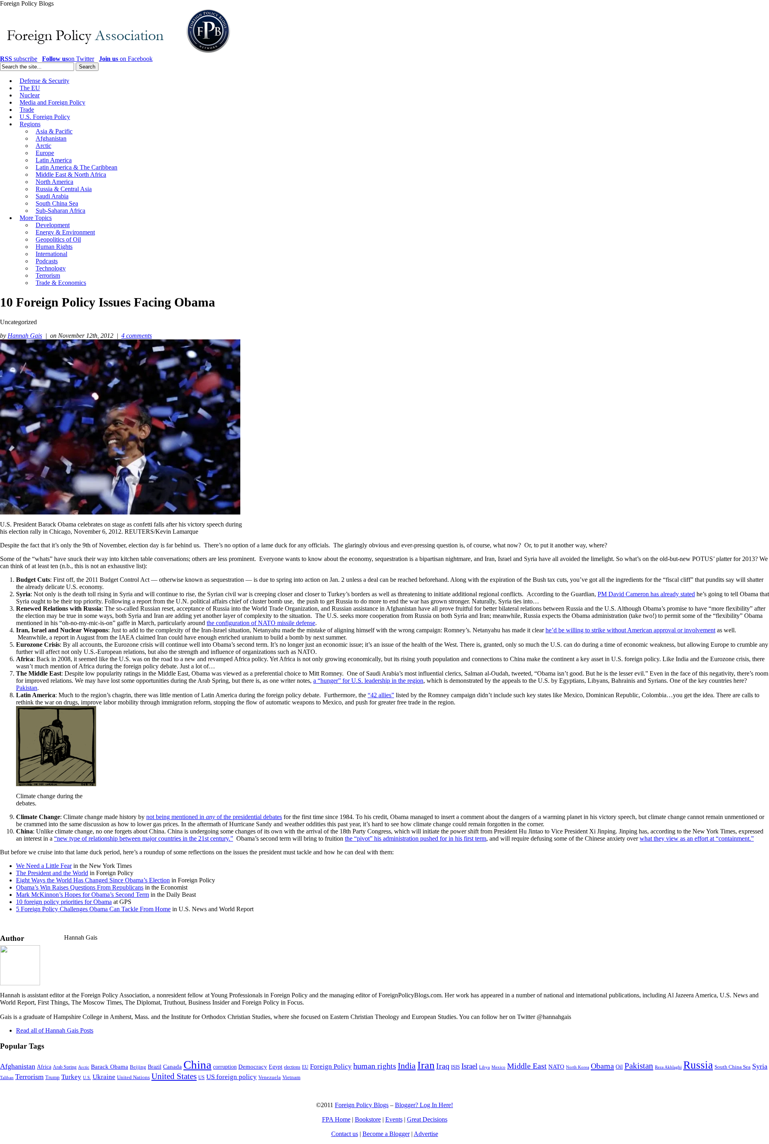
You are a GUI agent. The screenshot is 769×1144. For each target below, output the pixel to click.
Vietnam (291, 1077)
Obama (602, 1065)
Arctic (83, 1067)
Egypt (275, 1066)
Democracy (252, 1066)
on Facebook (126, 58)
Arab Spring (64, 1067)
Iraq (442, 1065)
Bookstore (368, 1119)
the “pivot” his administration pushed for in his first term (415, 838)
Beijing (138, 1067)
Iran (426, 1065)
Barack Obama (109, 1066)
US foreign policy (231, 1077)
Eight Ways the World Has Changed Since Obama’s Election (93, 880)
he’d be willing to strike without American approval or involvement (630, 630)
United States (174, 1076)
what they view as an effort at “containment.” (697, 838)
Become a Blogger (386, 1133)
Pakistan (26, 687)
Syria (759, 1066)
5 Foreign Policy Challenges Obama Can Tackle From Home (93, 909)
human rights (374, 1066)
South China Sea (733, 1067)
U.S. (87, 1077)
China (197, 1064)
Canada (172, 1066)
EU (305, 1067)
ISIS (455, 1067)
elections (292, 1067)
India (407, 1066)
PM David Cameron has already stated (646, 594)
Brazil (154, 1067)
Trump (52, 1077)
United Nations (133, 1077)
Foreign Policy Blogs (362, 1105)
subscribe (18, 58)
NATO (556, 1066)
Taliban (7, 1077)
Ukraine (104, 1077)
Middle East (527, 1066)
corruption (225, 1067)
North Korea (577, 1067)
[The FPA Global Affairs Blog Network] (116, 53)
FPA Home (336, 1119)
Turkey (71, 1077)
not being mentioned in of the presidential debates (214, 816)
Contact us (344, 1133)
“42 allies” (381, 695)
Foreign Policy (331, 1066)
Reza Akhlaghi (668, 1067)
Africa (44, 1067)
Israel (469, 1066)
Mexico (498, 1067)
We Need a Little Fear (44, 865)
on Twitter (68, 58)
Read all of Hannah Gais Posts (54, 1030)
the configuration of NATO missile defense (261, 622)
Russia (698, 1065)
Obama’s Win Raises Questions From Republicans (79, 887)
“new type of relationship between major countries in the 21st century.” (143, 838)
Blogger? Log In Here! (424, 1105)
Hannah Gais (25, 335)
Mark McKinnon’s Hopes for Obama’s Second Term (82, 894)
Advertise (426, 1133)
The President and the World (52, 873)
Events (394, 1119)
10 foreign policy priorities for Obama (64, 901)
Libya (484, 1067)
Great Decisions (427, 1119)
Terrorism (29, 1077)
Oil (619, 1066)
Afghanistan (17, 1066)
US (201, 1077)
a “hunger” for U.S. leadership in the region (368, 680)
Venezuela (269, 1077)
